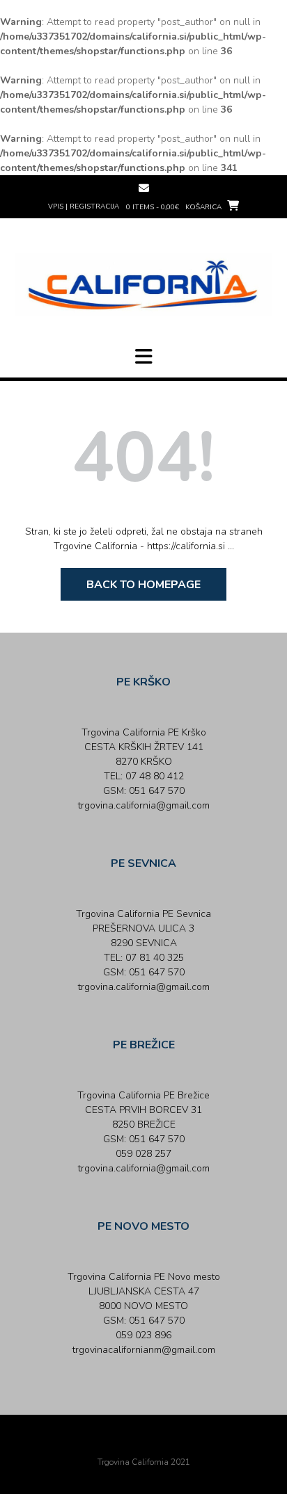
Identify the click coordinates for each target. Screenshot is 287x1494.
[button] (143, 356)
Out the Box (163, 1443)
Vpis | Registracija (83, 206)
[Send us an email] (144, 188)
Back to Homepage (143, 584)
